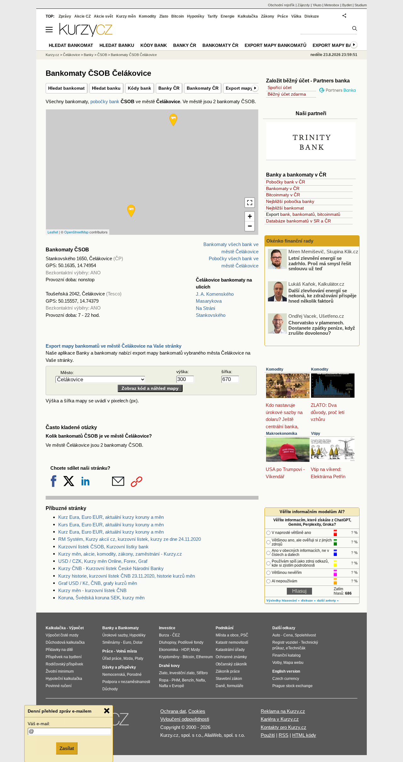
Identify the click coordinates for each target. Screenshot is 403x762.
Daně (220, 686)
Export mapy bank (335, 45)
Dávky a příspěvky (119, 667)
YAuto (317, 5)
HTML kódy (304, 735)
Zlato (163, 16)
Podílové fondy (190, 642)
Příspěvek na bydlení (64, 657)
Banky (89, 55)
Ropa (163, 680)
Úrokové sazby (115, 635)
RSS (283, 735)
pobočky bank (104, 101)
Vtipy (315, 433)
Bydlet (347, 5)
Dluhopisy (167, 642)
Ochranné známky (231, 657)
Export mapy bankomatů (275, 45)
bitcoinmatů (328, 214)
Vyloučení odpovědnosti (184, 719)
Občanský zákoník (231, 664)
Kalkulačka (248, 16)
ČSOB (102, 55)
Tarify (212, 16)
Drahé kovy (169, 666)
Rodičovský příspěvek (64, 664)
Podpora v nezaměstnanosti (126, 682)
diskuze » (308, 600)
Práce (282, 16)
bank (285, 214)
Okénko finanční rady (289, 241)
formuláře (235, 686)
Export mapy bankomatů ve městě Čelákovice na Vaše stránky (113, 346)
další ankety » (328, 600)
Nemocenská (113, 674)
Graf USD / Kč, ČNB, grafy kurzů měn (97, 583)
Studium (361, 5)
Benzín (188, 680)
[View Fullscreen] (249, 202)
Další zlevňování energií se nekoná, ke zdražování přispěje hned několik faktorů (322, 295)
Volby (276, 662)
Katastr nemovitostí (232, 642)
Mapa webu (293, 662)
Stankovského (210, 315)
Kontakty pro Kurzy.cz (283, 727)
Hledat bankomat (66, 88)
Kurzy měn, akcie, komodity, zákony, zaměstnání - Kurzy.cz (120, 554)
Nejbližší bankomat (285, 207)
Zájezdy (304, 5)
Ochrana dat (173, 711)
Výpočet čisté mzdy (62, 635)
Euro (127, 642)
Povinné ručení (58, 686)
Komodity (274, 369)
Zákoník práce (228, 671)
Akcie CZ (82, 16)
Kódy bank (139, 88)
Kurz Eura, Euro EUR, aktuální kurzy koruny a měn (111, 517)
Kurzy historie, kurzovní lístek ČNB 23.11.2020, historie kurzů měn (126, 576)
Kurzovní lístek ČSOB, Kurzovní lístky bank (103, 546)
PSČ (244, 635)
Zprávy (65, 16)
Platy (139, 658)
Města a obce (227, 635)
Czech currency (285, 678)
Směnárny (111, 642)
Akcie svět (103, 16)
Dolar (138, 642)
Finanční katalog (286, 655)
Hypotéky (195, 16)
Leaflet (53, 231)
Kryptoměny (169, 657)
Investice (167, 628)
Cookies (196, 711)
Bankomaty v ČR (282, 188)
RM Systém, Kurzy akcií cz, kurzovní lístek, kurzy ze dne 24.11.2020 (129, 539)
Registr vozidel (285, 642)
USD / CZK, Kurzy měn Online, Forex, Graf (102, 561)
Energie (228, 16)
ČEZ (176, 635)
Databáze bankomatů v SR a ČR (298, 220)
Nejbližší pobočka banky (290, 201)
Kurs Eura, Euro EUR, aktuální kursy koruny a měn (111, 524)
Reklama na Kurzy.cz (283, 711)
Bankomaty (128, 628)
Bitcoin (177, 16)
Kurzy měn (126, 16)
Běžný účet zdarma (287, 94)
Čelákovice (71, 55)
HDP (185, 649)
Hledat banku (106, 88)
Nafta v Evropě (171, 686)
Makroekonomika (281, 433)
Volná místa (126, 651)
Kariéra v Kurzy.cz (280, 719)
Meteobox (331, 5)
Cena (288, 635)
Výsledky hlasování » (283, 600)
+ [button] (250, 216)
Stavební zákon (229, 678)
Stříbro (202, 673)
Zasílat (67, 748)
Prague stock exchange (292, 686)
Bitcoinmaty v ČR (283, 194)
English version (286, 671)
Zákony (267, 16)
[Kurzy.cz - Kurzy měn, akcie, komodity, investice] (86, 35)
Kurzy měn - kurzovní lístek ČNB (92, 590)
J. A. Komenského (215, 294)
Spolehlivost (305, 635)
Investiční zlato (182, 673)
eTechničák (295, 648)
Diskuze (311, 16)
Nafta (200, 680)
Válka (296, 16)
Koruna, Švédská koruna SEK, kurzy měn (101, 597)
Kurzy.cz (52, 55)
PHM (176, 680)
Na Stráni (205, 308)
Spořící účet (280, 87)
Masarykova (209, 301)
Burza (164, 635)
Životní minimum (60, 671)
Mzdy (195, 649)
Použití (268, 735)
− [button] (250, 226)
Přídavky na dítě (59, 649)
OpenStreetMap (76, 231)
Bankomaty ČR (203, 88)
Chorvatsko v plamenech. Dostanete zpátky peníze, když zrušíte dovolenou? (321, 328)
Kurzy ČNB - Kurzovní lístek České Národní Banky (111, 568)
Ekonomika (168, 649)
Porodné (134, 674)
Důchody (110, 689)
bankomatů (303, 214)
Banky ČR (168, 88)
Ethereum (204, 657)
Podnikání (224, 628)
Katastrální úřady (230, 649)
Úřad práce (112, 658)
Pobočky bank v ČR (285, 181)
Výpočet (76, 628)
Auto (276, 635)
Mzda (128, 658)
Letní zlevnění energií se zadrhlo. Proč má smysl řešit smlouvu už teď (319, 263)
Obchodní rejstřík (281, 5)
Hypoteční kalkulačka (64, 678)
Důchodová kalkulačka (65, 642)
